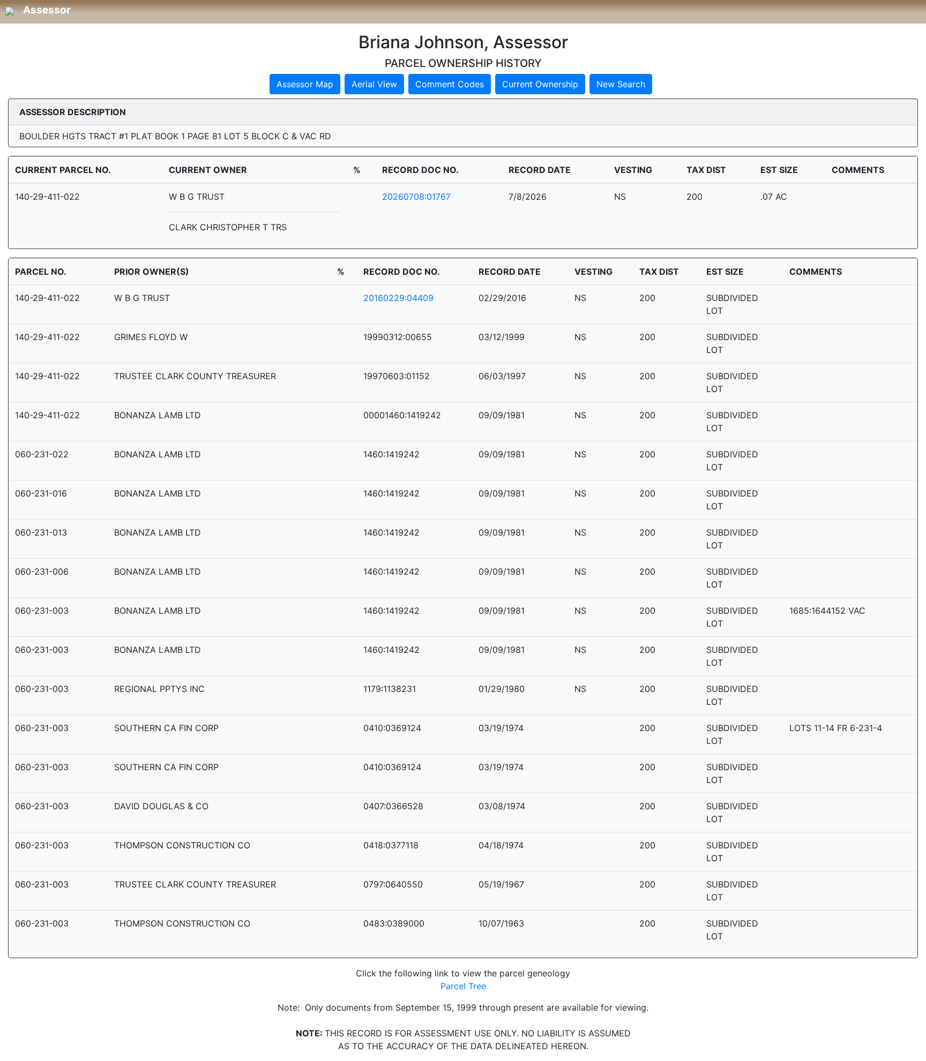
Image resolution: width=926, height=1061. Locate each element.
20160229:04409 (398, 297)
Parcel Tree (463, 986)
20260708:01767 (416, 196)
